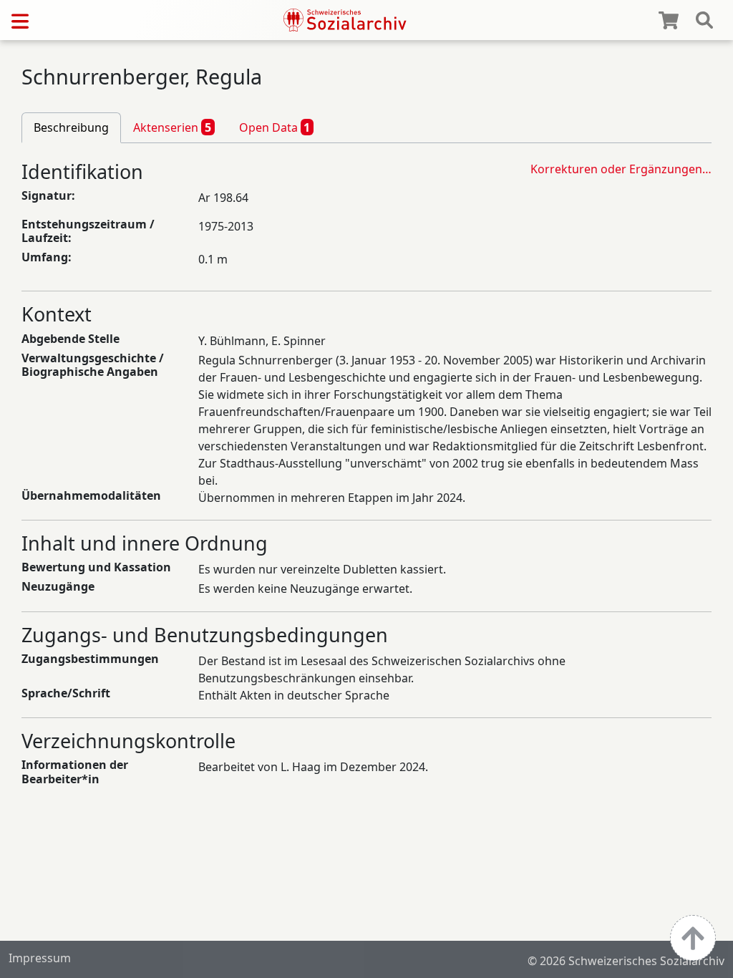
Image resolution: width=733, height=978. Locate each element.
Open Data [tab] (275, 127)
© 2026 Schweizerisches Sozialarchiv (626, 961)
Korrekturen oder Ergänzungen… (621, 169)
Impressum (40, 958)
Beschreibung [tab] (71, 127)
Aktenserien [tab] (172, 127)
